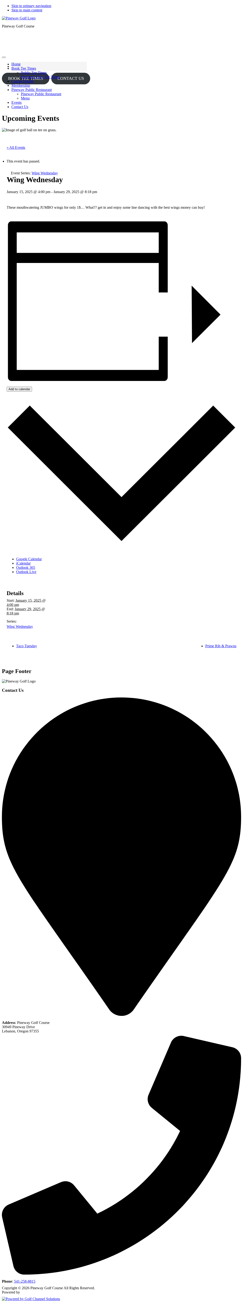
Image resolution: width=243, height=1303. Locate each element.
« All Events (16, 147)
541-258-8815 (24, 1281)
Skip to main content (26, 10)
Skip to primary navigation (31, 6)
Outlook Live (26, 572)
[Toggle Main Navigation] (4, 57)
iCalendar (23, 563)
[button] (23, 68)
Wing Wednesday (20, 626)
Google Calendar (29, 559)
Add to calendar (19, 389)
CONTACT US (70, 78)
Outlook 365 (25, 568)
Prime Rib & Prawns (220, 646)
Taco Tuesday (26, 646)
